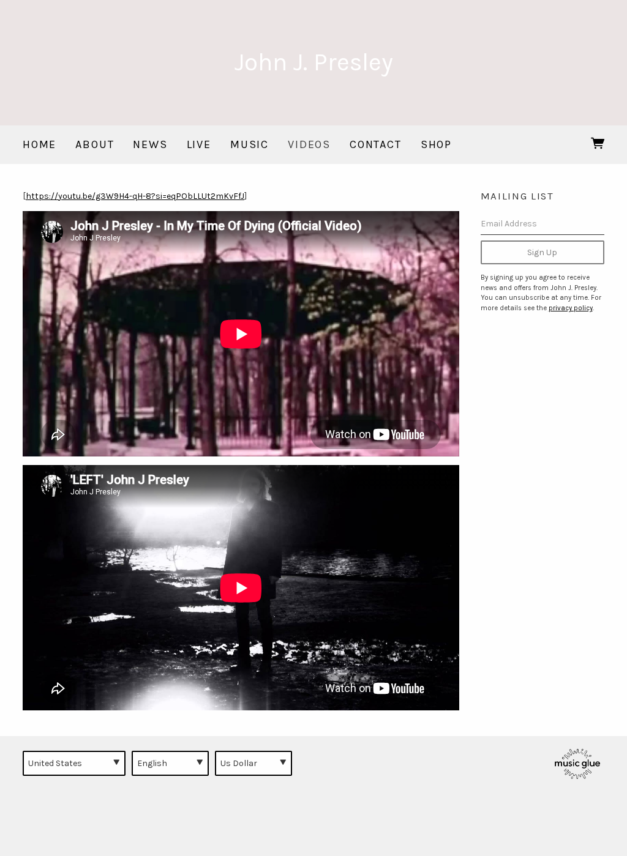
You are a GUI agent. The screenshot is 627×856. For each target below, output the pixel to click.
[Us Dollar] (253, 763)
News (150, 144)
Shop (436, 144)
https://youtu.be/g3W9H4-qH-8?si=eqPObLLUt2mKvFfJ (135, 196)
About (94, 144)
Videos (309, 144)
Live (199, 144)
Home (39, 144)
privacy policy (571, 308)
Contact (376, 144)
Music (249, 144)
